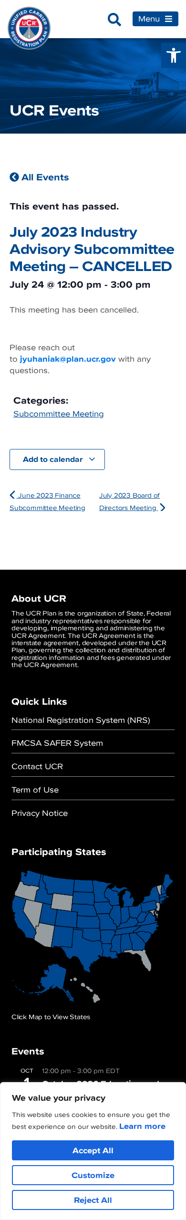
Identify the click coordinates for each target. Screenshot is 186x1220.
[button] (173, 55)
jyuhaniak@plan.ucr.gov (68, 359)
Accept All (93, 1150)
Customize (93, 1175)
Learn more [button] (142, 1126)
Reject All (93, 1200)
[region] (93, 1151)
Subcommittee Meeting (58, 413)
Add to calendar (53, 459)
